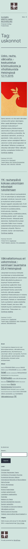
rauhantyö (4, 389)
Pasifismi (17, 381)
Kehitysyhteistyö (22, 372)
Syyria (14, 391)
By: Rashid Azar (5, 447)
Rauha (7, 162)
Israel (3, 372)
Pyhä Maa (4, 497)
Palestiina (10, 381)
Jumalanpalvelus (14, 372)
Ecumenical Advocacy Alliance (10, 477)
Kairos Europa (5, 482)
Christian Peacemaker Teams (10, 472)
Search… (4, 450)
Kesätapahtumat (5, 375)
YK (15, 396)
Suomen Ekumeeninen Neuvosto (7, 391)
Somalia (17, 389)
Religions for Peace (7, 499)
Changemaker (5, 470)
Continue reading (7, 152)
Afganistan (3, 367)
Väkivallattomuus (11, 323)
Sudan (22, 389)
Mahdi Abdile (23, 378)
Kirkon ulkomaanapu (15, 375)
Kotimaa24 (4, 487)
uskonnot (12, 164)
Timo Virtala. (20, 523)
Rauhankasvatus (6, 387)
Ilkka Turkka (19, 369)
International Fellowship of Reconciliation (13, 480)
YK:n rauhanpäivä (20, 243)
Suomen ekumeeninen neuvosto (11, 502)
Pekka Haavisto (22, 381)
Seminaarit (13, 160)
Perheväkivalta (3, 384)
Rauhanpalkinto (16, 387)
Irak (22, 369)
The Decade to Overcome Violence (11, 506)
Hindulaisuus (12, 321)
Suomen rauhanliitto (7, 504)
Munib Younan (3, 381)
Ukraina (18, 391)
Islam (18, 321)
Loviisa (14, 378)
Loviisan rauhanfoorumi (8, 492)
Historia (3, 369)
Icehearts (6, 369)
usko (8, 164)
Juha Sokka (8, 372)
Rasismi (8, 384)
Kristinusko (23, 321)
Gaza (13, 367)
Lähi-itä (18, 378)
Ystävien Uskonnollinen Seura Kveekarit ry (14, 514)
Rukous (8, 389)
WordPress (17, 540)
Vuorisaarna (19, 393)
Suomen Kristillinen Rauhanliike (6, 19)
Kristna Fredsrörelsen (7, 489)
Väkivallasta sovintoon (8, 509)
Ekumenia (8, 367)
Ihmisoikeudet (12, 369)
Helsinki (8, 243)
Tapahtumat (13, 241)
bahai (7, 321)
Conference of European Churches (11, 475)
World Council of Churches (9, 511)
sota (10, 162)
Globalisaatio (17, 367)
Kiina (10, 375)
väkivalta (18, 164)
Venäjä (14, 393)
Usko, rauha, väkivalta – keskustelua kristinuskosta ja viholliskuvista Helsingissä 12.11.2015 (11, 65)
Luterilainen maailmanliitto (9, 494)
